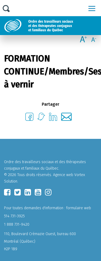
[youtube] (38, 192)
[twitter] (17, 192)
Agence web (63, 175)
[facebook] (7, 192)
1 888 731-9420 (16, 224)
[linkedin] (28, 192)
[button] (92, 8)
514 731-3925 (14, 216)
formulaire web (78, 208)
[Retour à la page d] (51, 25)
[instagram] (48, 192)
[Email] (66, 119)
